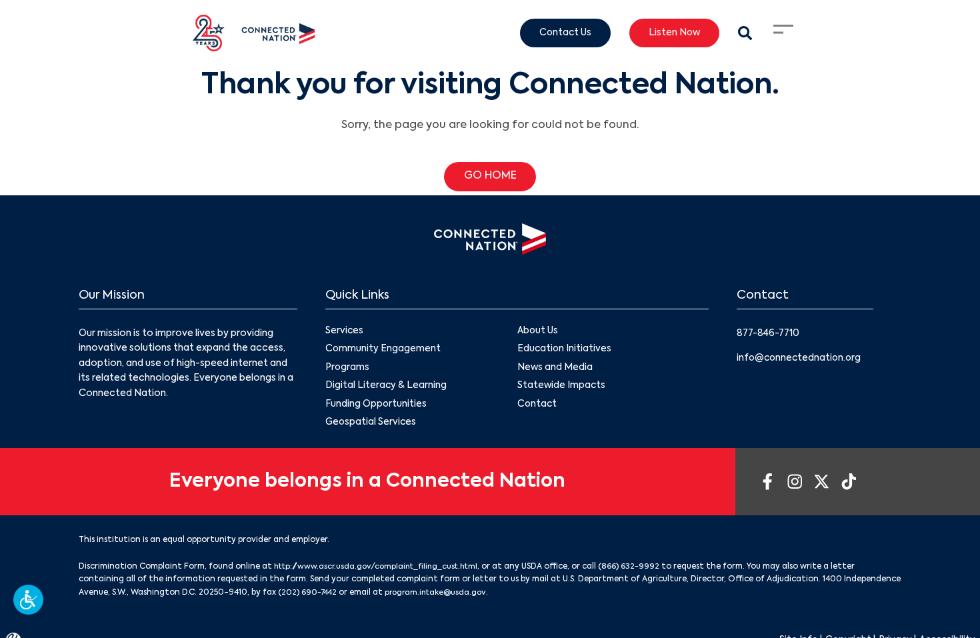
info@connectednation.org (801, 357)
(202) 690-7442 (309, 595)
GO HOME (490, 176)
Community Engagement (383, 350)
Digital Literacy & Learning (386, 387)
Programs (347, 368)
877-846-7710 (770, 333)
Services (344, 331)
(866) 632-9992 (641, 569)
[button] (28, 600)
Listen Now (671, 33)
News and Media (555, 368)
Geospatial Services (371, 424)
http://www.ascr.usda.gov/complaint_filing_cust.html (381, 569)
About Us (538, 331)
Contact (537, 406)
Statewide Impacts (562, 387)
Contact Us (560, 33)
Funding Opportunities (376, 406)
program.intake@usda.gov (441, 595)
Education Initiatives (565, 350)
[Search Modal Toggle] (744, 33)
